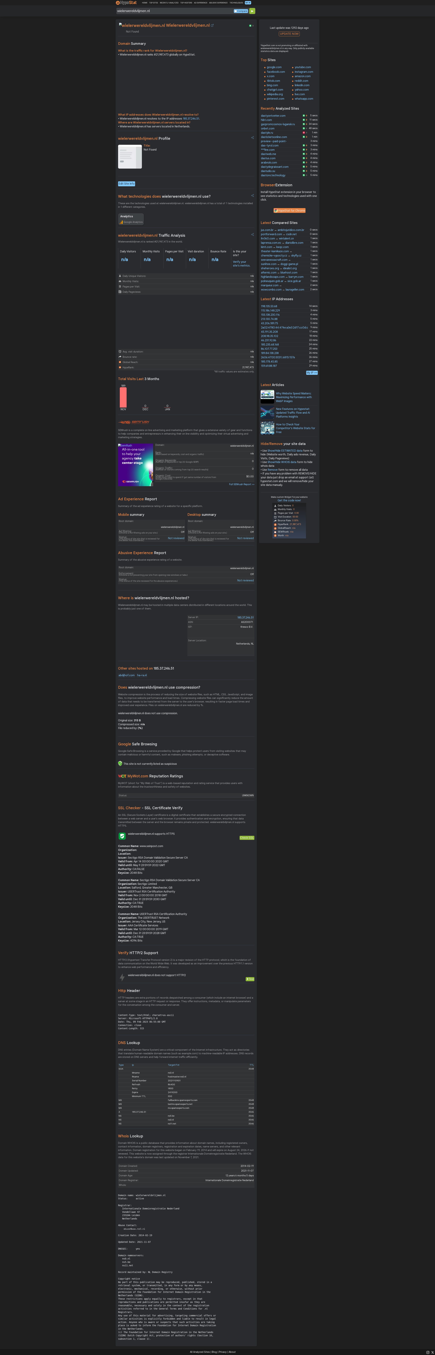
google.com (274, 67)
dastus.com (268, 158)
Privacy (223, 1351)
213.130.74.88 (269, 319)
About (232, 1351)
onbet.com (267, 128)
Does (159, 687)
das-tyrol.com (270, 145)
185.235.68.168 (270, 344)
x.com (270, 76)
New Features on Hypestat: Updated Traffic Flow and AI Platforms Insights (293, 412)
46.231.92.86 (268, 340)
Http (129, 990)
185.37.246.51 (191, 118)
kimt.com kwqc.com (275, 247)
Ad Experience (137, 499)
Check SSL (247, 837)
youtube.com (303, 67)
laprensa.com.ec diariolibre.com (282, 243)
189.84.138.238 (270, 353)
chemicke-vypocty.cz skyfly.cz (281, 255)
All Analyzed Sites (200, 1351)
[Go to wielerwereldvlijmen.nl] (212, 25)
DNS (129, 1042)
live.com (300, 94)
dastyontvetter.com (273, 116)
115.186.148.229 (270, 310)
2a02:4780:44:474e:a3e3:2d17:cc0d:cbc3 (286, 327)
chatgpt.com (275, 89)
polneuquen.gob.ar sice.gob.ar (281, 281)
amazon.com (303, 76)
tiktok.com (273, 81)
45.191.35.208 (269, 332)
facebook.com (276, 72)
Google (137, 744)
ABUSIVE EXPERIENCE (218, 3)
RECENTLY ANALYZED (169, 3)
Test (251, 979)
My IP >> (312, 372)
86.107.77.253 (269, 349)
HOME (144, 3)
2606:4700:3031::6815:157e (278, 357)
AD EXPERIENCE (200, 3)
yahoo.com (302, 89)
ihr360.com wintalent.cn (277, 238)
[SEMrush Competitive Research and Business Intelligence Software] (133, 422)
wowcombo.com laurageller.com (282, 289)
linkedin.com (302, 85)
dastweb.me (268, 154)
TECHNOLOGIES (236, 3)
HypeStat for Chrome (291, 210)
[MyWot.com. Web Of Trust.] (122, 776)
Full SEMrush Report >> (241, 484)
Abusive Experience (142, 553)
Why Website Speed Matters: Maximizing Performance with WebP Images (294, 397)
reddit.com (301, 81)
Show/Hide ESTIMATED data (285, 450)
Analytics (126, 216)
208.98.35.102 (269, 336)
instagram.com (304, 72)
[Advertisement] (186, 85)
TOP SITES (153, 3)
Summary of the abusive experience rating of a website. (150, 559)
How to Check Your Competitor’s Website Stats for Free (295, 428)
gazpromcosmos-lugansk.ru (278, 124)
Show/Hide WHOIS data (282, 462)
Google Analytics (133, 222)
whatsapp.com (304, 98)
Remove (273, 470)
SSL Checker (150, 808)
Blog (214, 1351)
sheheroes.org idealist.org (279, 268)
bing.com (272, 85)
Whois (130, 1136)
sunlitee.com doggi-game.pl (279, 264)
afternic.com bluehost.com (279, 272)
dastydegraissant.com (275, 167)
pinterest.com (275, 98)
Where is (153, 598)
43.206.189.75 (269, 323)
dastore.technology (273, 175)
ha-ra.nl (142, 675)
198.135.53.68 (269, 306)
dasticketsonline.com (274, 137)
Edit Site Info (127, 183)
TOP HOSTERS (186, 3)
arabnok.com (269, 162)
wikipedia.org (275, 94)
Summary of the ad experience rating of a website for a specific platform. (160, 506)
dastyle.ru (267, 133)
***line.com (268, 150)
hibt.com (266, 120)
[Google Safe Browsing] (120, 763)
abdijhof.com (127, 675)
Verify (138, 953)
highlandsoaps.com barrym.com (282, 277)
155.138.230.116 (270, 315)
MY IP (248, 3)
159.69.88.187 (269, 366)
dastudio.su (268, 171)
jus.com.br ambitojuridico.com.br (282, 230)
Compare (242, 11)
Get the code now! (289, 500)
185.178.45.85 (269, 361)
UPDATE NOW (289, 33)
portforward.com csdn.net (279, 234)
